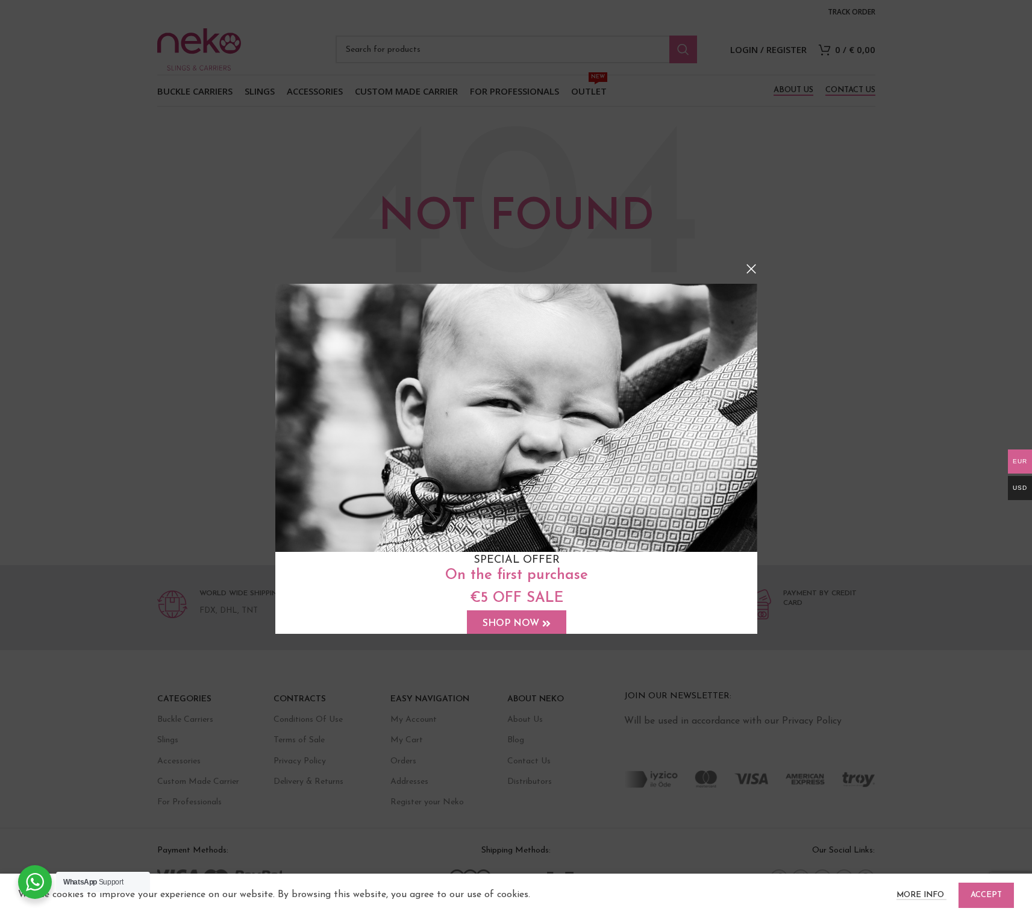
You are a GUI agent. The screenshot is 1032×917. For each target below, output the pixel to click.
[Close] (751, 269)
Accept (986, 895)
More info (921, 895)
